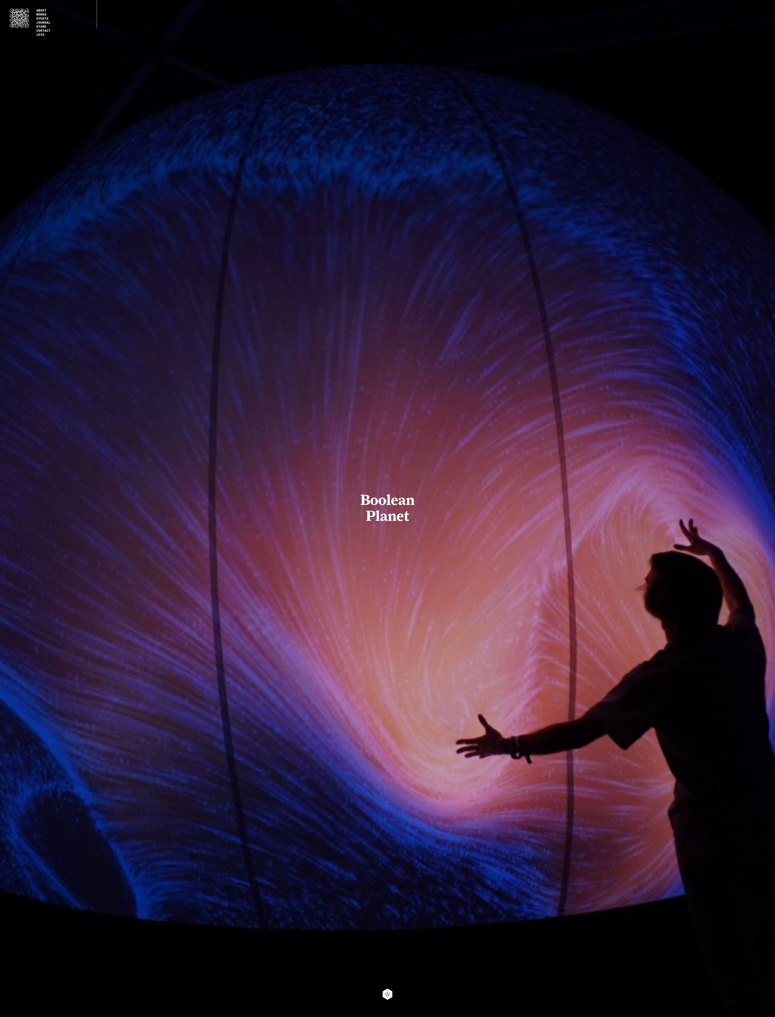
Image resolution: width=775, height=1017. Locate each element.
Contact (43, 30)
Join (40, 34)
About (41, 10)
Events (42, 18)
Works (41, 14)
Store (41, 26)
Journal (43, 22)
